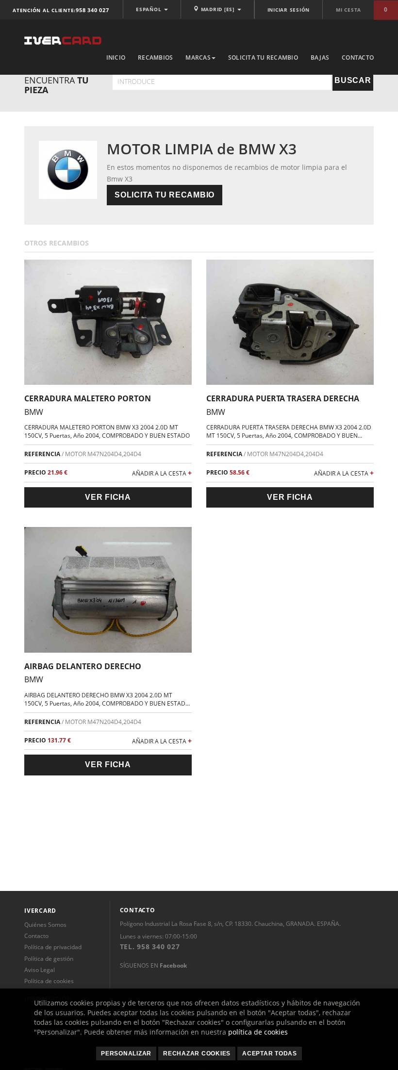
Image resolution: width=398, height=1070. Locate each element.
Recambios (155, 57)
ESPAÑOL (149, 9)
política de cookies (258, 1032)
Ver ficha (108, 497)
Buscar (352, 80)
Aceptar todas (269, 1053)
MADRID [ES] (217, 9)
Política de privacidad (53, 947)
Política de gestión (48, 959)
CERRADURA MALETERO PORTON (87, 398)
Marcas (198, 57)
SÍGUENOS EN (153, 965)
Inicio (116, 57)
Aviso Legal (39, 970)
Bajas (320, 57)
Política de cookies (49, 981)
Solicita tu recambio (263, 57)
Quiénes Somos (45, 925)
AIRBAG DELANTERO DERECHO (82, 666)
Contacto (358, 57)
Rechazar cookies (197, 1053)
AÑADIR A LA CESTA (162, 472)
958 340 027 (92, 10)
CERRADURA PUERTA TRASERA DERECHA (282, 398)
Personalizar (126, 1053)
